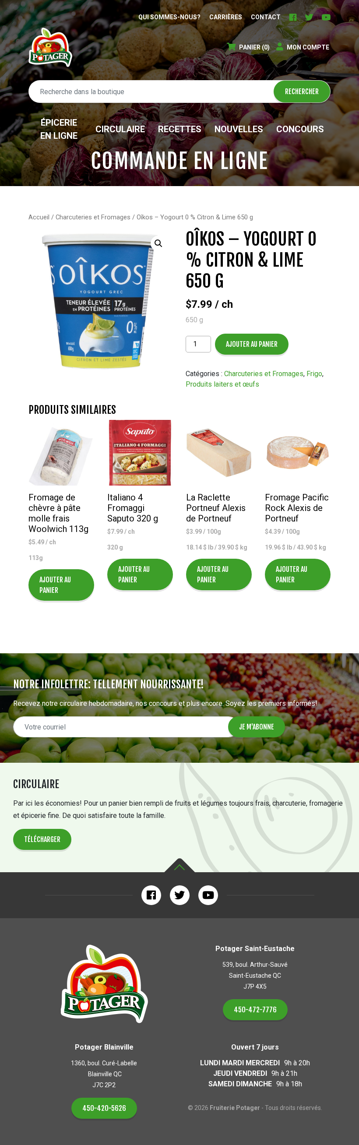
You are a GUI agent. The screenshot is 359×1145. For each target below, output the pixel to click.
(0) (254, 47)
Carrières (225, 17)
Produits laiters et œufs (222, 384)
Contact (266, 17)
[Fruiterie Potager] (50, 47)
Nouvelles (239, 129)
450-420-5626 (104, 1108)
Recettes (179, 129)
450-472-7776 (255, 1009)
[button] (158, 243)
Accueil (38, 217)
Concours (300, 129)
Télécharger (42, 839)
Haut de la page (179, 865)
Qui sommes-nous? (169, 17)
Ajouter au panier (252, 344)
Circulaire (120, 129)
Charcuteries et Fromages (93, 217)
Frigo (314, 374)
